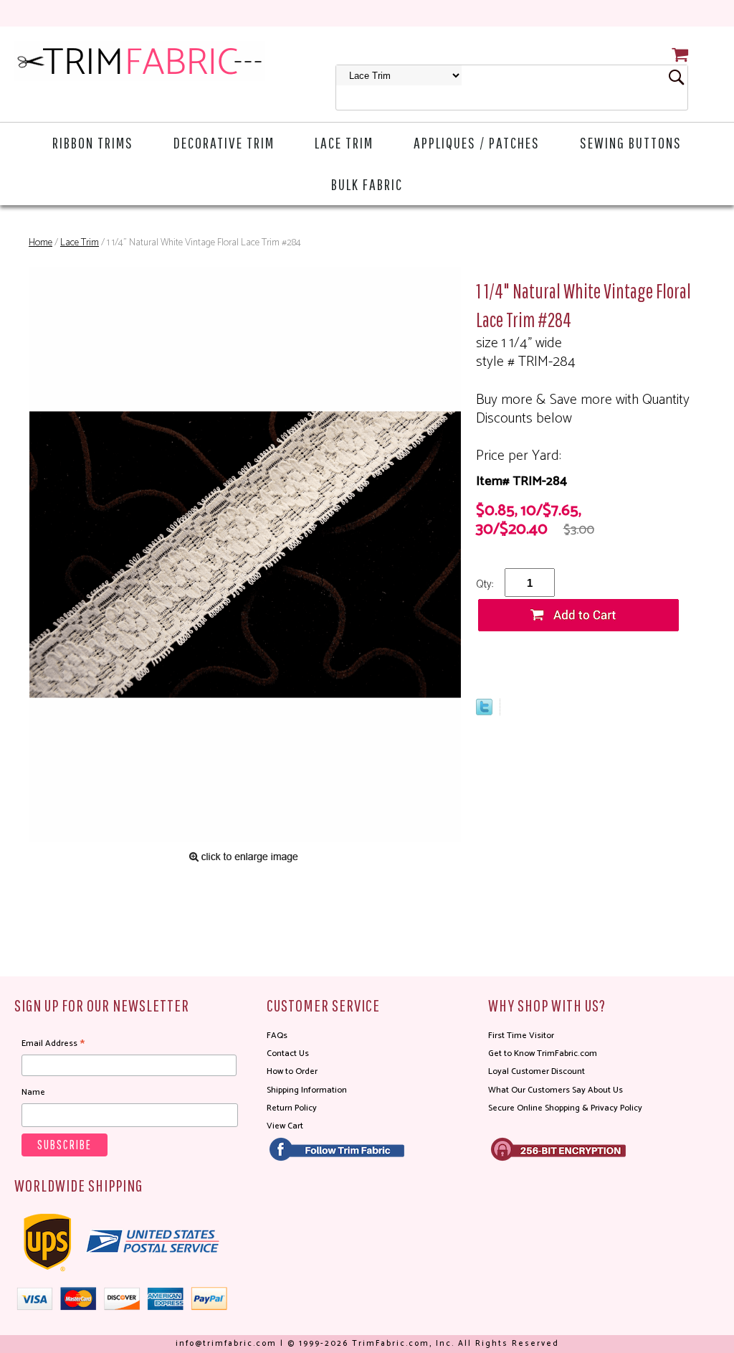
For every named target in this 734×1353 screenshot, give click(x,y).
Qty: (484, 584)
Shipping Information (307, 1090)
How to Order (292, 1071)
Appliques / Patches (477, 142)
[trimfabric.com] (139, 61)
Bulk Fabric (367, 184)
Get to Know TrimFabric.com (542, 1053)
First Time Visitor (521, 1035)
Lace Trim (344, 142)
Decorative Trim (224, 142)
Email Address (53, 1043)
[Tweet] (484, 711)
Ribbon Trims (92, 142)
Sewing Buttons (631, 142)
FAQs (277, 1035)
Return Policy (292, 1108)
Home (40, 243)
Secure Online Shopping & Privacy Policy (565, 1108)
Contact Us (288, 1053)
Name (33, 1092)
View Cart (285, 1126)
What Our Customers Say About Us (555, 1090)
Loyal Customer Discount (536, 1071)
